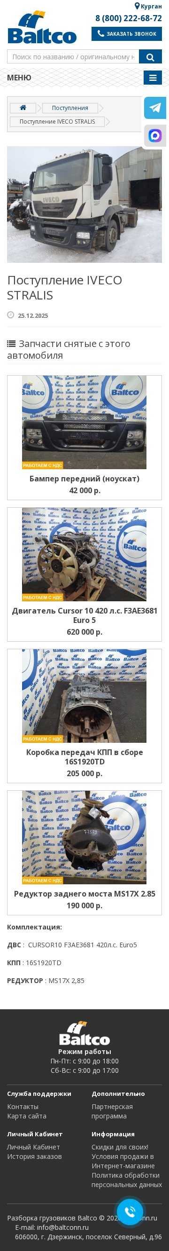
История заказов (34, 1156)
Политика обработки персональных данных (127, 1180)
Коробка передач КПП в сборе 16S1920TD (84, 756)
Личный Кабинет (33, 1146)
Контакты (22, 1106)
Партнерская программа (112, 1111)
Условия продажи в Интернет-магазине (123, 1161)
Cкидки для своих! (120, 1146)
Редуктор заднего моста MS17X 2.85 (84, 893)
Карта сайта (26, 1115)
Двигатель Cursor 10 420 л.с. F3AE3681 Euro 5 (85, 615)
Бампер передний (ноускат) (84, 478)
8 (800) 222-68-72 (128, 18)
